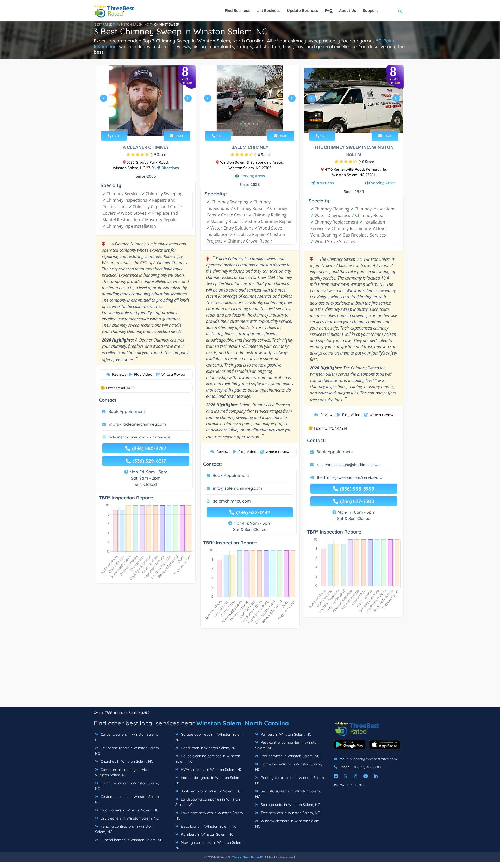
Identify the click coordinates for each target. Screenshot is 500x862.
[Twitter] (346, 776)
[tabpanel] (146, 100)
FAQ (328, 10)
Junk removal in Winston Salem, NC (210, 791)
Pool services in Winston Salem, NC (290, 756)
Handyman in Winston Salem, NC (208, 748)
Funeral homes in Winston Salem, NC (130, 840)
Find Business (237, 10)
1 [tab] (137, 124)
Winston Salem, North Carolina (242, 723)
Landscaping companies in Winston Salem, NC (207, 802)
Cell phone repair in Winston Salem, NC (127, 751)
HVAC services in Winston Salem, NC (211, 769)
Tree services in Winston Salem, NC (290, 812)
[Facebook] (336, 776)
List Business (268, 10)
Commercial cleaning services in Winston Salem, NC (124, 772)
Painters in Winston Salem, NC (285, 734)
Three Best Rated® (247, 857)
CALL (115, 136)
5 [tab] (153, 124)
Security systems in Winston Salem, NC (288, 794)
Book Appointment (126, 411)
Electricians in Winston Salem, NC (208, 826)
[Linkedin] (376, 776)
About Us (347, 10)
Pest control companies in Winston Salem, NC (286, 745)
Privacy (341, 785)
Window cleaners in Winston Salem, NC (287, 823)
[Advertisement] (250, 670)
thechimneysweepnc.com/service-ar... (349, 477)
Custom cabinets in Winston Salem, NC (127, 799)
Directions (169, 167)
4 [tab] (149, 124)
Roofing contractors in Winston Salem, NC (290, 780)
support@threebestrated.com (373, 759)
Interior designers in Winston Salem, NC (208, 780)
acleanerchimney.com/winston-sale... (141, 437)
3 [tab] (145, 124)
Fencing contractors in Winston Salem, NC (124, 829)
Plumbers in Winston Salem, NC (206, 834)
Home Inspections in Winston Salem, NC (288, 767)
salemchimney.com (232, 501)
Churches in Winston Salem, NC (126, 761)
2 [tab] (141, 124)
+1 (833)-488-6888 (367, 767)
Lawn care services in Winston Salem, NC (209, 815)
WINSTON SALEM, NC (133, 24)
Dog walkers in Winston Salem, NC (128, 810)
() (159, 154)
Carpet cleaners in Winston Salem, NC (126, 737)
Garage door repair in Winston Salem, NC (209, 737)
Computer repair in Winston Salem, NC (127, 786)
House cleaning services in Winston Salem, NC (207, 759)
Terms (359, 785)
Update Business (302, 10)
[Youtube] (365, 776)
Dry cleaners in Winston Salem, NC (129, 818)
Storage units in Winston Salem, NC (290, 804)
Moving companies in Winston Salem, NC (209, 845)
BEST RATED (103, 24)
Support (370, 10)
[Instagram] (355, 776)
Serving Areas (253, 175)
